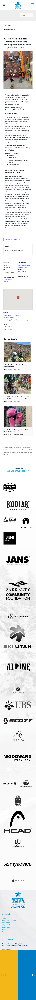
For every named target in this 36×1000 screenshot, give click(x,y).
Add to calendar (12, 239)
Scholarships (6, 922)
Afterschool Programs (9, 920)
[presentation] (17, 352)
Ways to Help (6, 925)
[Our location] (34, 975)
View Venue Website (9, 329)
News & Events (6, 927)
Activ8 (5, 279)
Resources (5, 929)
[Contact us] (32, 975)
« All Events (7, 25)
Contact (4, 932)
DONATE (4, 975)
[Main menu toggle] (4, 5)
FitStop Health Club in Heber (11, 315)
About (4, 918)
